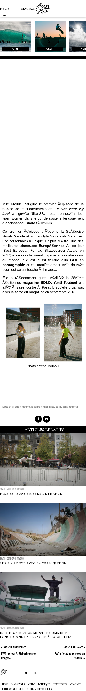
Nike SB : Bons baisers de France (31, 494)
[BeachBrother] (43, 15)
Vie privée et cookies (39, 689)
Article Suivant (73, 647)
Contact (75, 684)
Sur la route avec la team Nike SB (33, 563)
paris (58, 407)
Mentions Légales (13, 689)
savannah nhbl (39, 407)
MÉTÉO (5, 42)
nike (51, 407)
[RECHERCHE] (49, 42)
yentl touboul (70, 407)
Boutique (26, 42)
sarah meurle (22, 407)
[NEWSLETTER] (60, 42)
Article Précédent (14, 647)
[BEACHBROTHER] (6, 671)
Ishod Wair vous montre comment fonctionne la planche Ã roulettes (36, 635)
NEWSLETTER (60, 684)
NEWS (4, 8)
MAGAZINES (31, 8)
